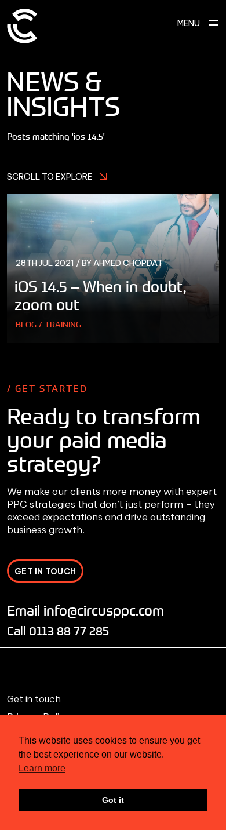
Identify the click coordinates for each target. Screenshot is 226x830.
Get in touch (34, 699)
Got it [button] (113, 799)
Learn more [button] (42, 768)
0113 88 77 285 (69, 630)
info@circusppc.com (103, 610)
